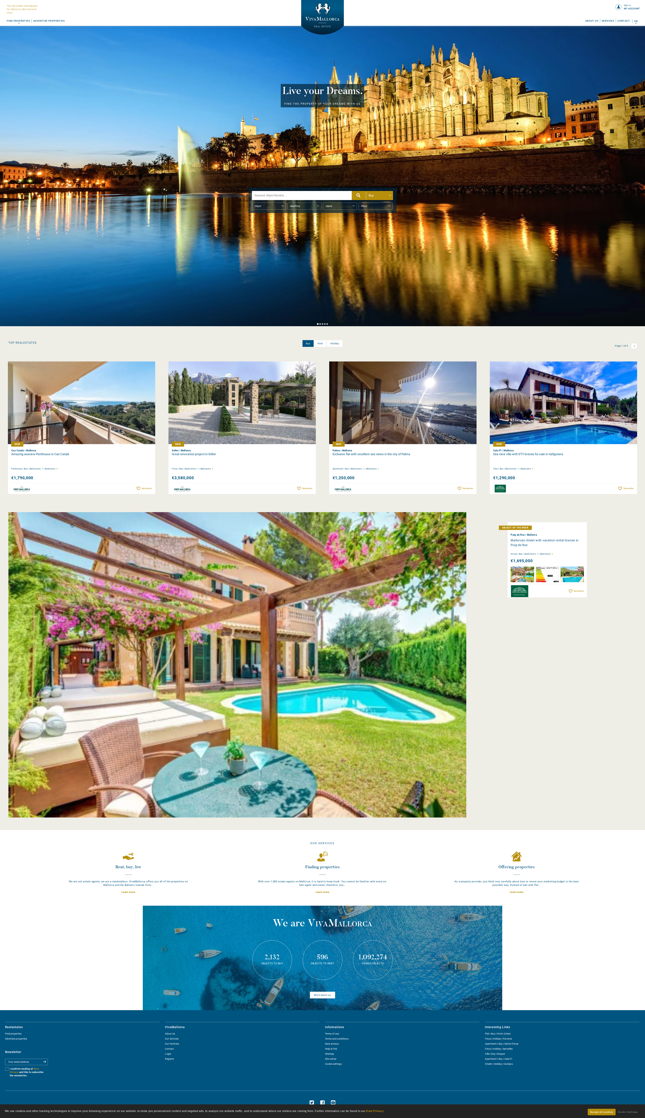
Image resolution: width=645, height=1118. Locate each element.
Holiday (334, 343)
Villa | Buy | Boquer (495, 1053)
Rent (320, 343)
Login (168, 1053)
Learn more (128, 892)
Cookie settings (333, 1064)
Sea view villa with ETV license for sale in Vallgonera (528, 454)
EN (636, 21)
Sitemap (329, 1053)
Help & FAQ (331, 1048)
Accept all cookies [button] (601, 1112)
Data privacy (332, 1043)
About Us (591, 20)
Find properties (13, 1033)
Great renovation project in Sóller (194, 454)
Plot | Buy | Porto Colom (498, 1033)
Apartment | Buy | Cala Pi (498, 1059)
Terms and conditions (337, 1038)
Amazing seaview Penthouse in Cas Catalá (40, 454)
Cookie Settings (628, 1112)
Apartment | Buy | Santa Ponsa (501, 1043)
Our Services (172, 1038)
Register (169, 1059)
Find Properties (18, 20)
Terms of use (332, 1033)
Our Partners (172, 1043)
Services (608, 20)
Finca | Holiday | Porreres (498, 1038)
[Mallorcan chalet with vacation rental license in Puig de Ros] (237, 665)
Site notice (330, 1059)
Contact (623, 20)
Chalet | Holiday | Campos (499, 1064)
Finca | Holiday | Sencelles (499, 1048)
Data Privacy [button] (375, 1111)
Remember (147, 488)
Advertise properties (16, 1038)
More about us (322, 995)
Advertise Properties (49, 20)
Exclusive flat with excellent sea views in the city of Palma (371, 454)
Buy (308, 343)
